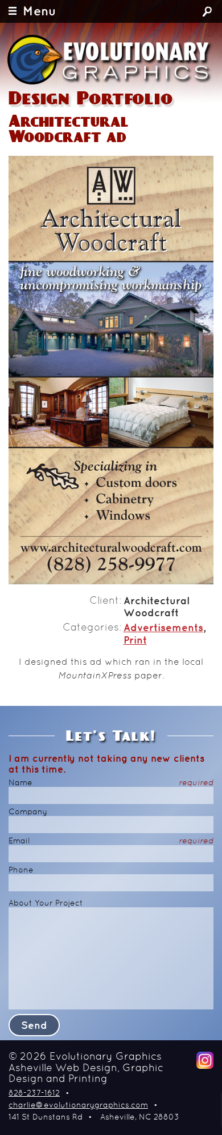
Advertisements (163, 628)
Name (111, 783)
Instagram (204, 1060)
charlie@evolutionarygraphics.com (78, 1105)
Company (28, 812)
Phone (21, 870)
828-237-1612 (34, 1093)
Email (111, 841)
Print (135, 640)
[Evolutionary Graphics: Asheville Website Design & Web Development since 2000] (110, 59)
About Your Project (46, 903)
